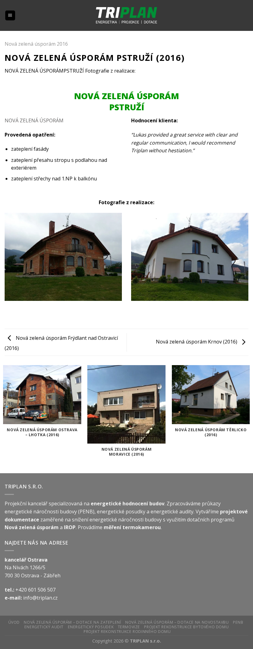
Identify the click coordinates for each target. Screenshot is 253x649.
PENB (238, 622)
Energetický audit (44, 627)
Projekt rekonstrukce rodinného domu (127, 631)
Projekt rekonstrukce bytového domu (186, 627)
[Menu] (10, 16)
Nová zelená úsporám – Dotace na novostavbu (177, 622)
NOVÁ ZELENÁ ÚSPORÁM (34, 120)
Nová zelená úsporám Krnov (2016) (197, 341)
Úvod (14, 622)
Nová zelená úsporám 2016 (36, 43)
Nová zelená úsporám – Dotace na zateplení (72, 622)
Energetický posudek (91, 627)
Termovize (129, 627)
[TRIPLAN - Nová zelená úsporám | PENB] (126, 15)
